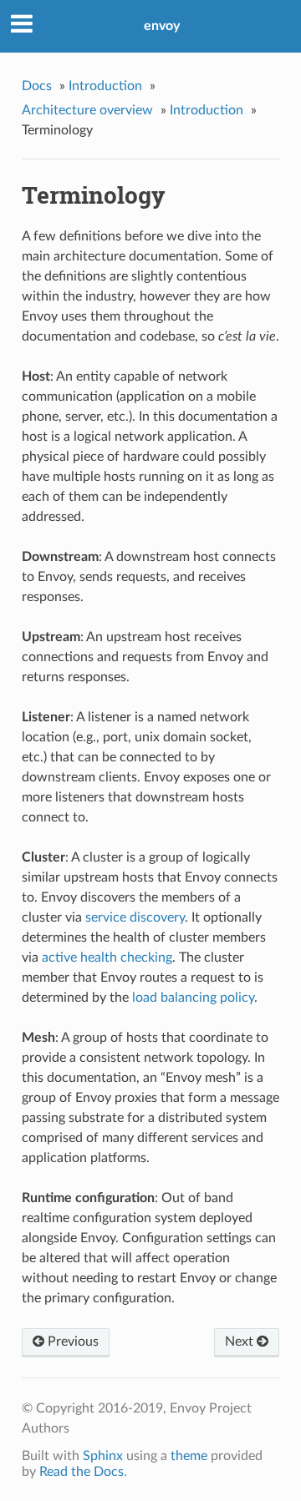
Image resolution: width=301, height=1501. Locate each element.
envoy (162, 26)
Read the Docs (81, 1471)
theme (189, 1456)
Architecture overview (87, 110)
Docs (37, 86)
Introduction (105, 86)
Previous (71, 1341)
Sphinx (103, 1456)
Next (241, 1341)
